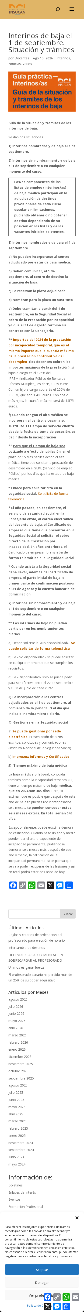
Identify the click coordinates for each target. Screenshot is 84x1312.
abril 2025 (15, 1114)
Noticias (14, 64)
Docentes (21, 58)
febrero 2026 (18, 1042)
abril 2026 (15, 1028)
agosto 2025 (18, 1085)
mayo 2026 (16, 1020)
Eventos (14, 1199)
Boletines (15, 1185)
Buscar (68, 914)
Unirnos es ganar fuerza (26, 967)
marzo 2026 (17, 1035)
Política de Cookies (39, 1306)
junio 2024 (16, 1157)
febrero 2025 (18, 1128)
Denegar (42, 1282)
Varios (27, 64)
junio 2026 (16, 1013)
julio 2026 (15, 1006)
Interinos (63, 58)
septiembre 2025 (21, 1078)
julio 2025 (15, 1092)
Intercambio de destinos (26, 947)
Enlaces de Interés (22, 1192)
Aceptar (42, 1269)
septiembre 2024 (21, 1150)
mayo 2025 (16, 1107)
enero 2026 (17, 1049)
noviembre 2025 (20, 1064)
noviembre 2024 (20, 1143)
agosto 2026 (18, 999)
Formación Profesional (25, 1206)
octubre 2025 (18, 1071)
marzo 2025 (17, 1121)
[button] (77, 1218)
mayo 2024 (16, 1164)
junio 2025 (16, 1099)
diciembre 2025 (20, 1056)
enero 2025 (17, 1135)
